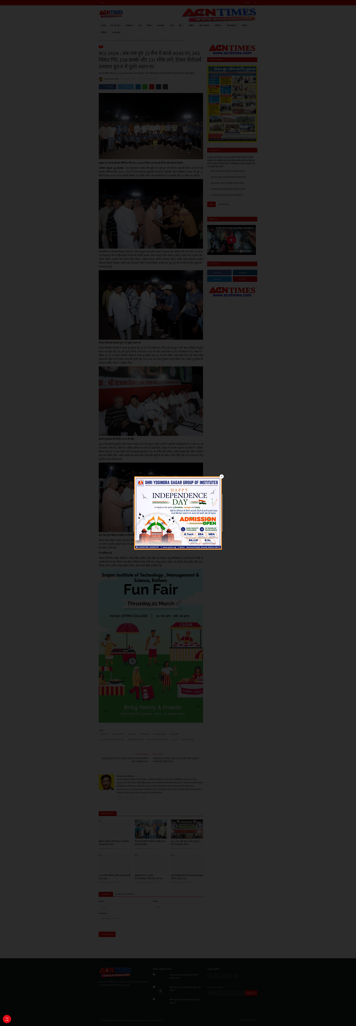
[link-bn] (178, 512)
